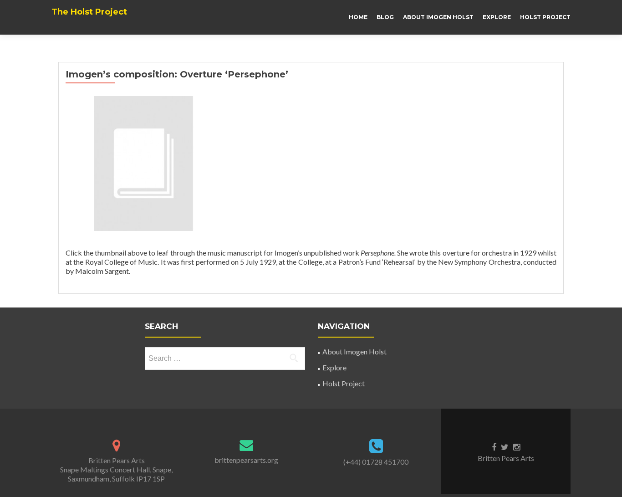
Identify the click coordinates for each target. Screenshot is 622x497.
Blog (385, 17)
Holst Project (545, 17)
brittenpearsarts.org (246, 460)
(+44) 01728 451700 (375, 461)
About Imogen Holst (438, 17)
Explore (497, 17)
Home (358, 17)
